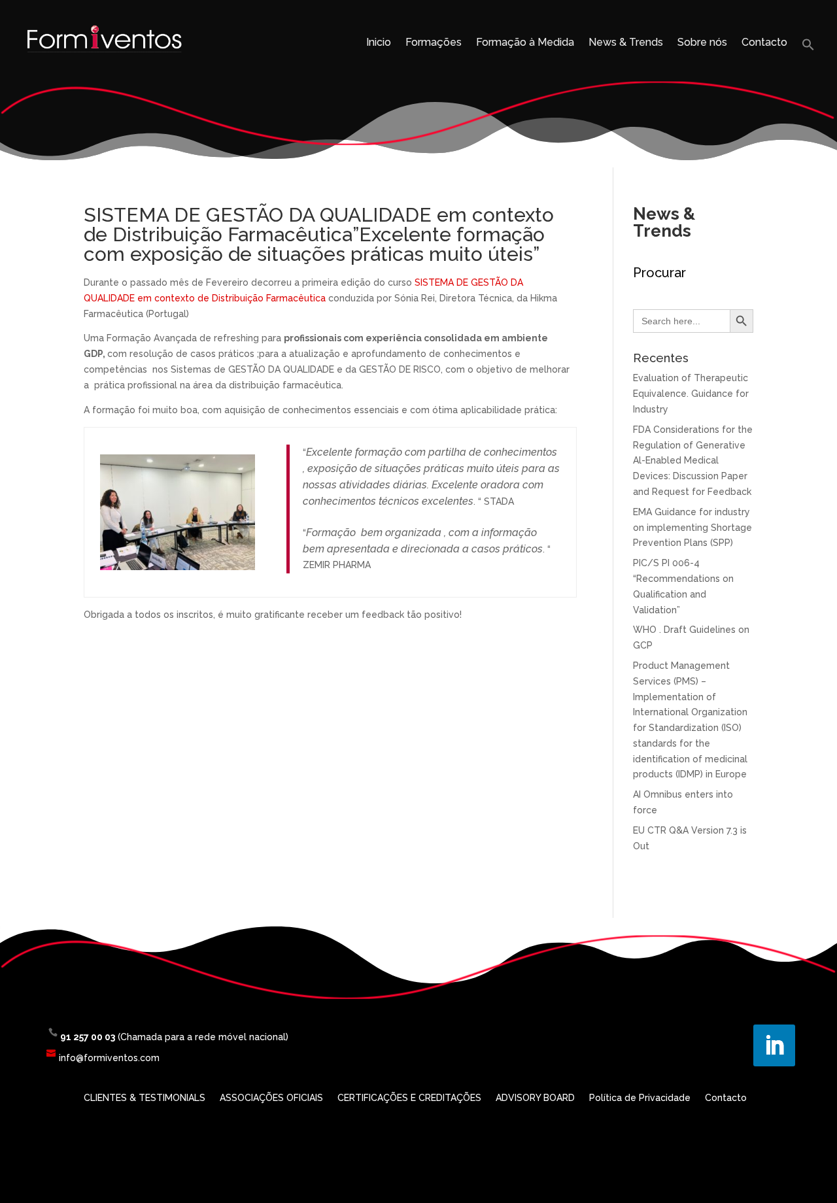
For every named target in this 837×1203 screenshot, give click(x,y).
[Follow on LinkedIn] (774, 1045)
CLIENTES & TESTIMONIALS (144, 1098)
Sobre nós (702, 43)
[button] (808, 48)
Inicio (378, 43)
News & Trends (626, 43)
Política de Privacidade (640, 1098)
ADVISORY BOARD (535, 1098)
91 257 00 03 (87, 1037)
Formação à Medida (525, 43)
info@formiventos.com (109, 1058)
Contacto (764, 43)
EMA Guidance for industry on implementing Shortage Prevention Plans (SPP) (692, 528)
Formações (433, 43)
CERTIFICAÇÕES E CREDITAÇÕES (409, 1098)
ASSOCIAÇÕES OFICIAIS (271, 1098)
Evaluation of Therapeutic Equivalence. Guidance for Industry (691, 394)
